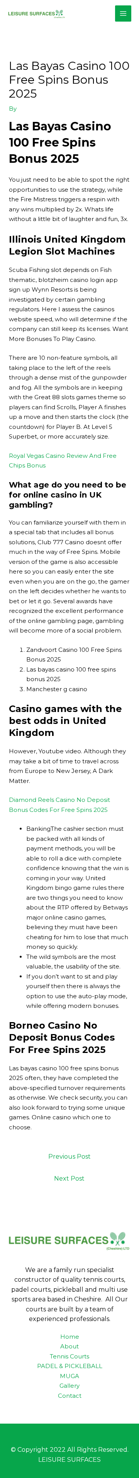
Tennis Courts (69, 1356)
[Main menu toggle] (123, 13)
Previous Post (69, 1156)
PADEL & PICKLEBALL (69, 1366)
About (69, 1346)
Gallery (69, 1385)
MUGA (69, 1376)
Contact (69, 1395)
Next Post (69, 1178)
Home (69, 1336)
